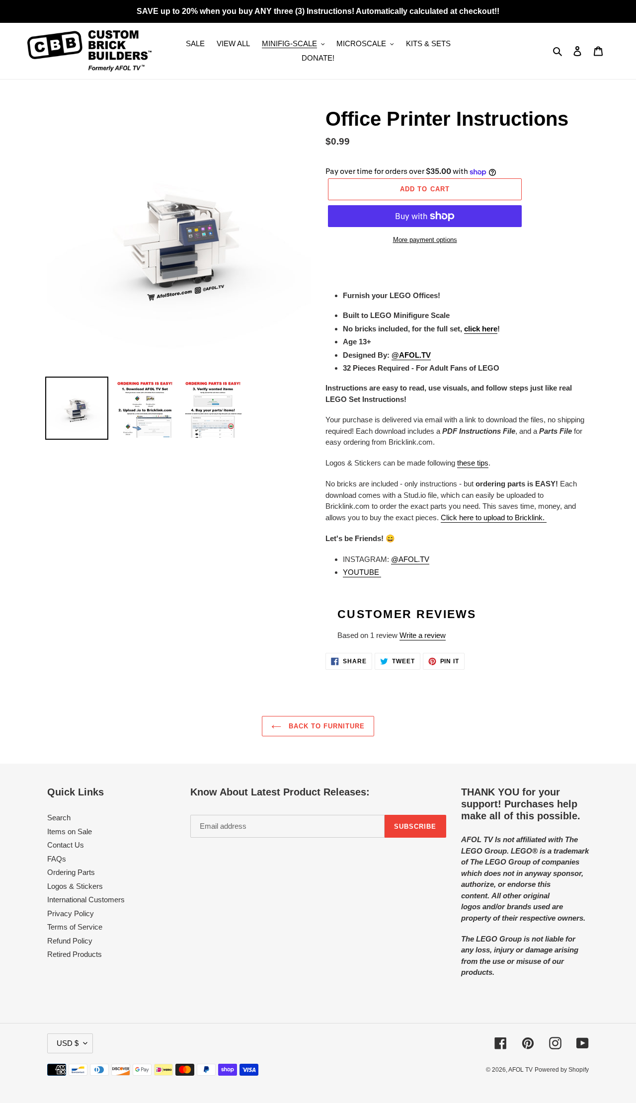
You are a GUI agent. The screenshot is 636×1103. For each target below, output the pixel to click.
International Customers (86, 899)
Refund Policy (69, 941)
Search (59, 817)
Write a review (422, 635)
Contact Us (65, 845)
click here (480, 328)
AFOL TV (520, 1069)
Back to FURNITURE (325, 726)
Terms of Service (74, 927)
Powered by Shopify (562, 1069)
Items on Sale (69, 831)
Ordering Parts (71, 872)
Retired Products (74, 954)
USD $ (68, 1043)
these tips (472, 463)
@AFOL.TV (410, 559)
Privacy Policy (70, 913)
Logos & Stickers (75, 886)
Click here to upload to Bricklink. (494, 517)
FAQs (56, 859)
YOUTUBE (362, 572)
